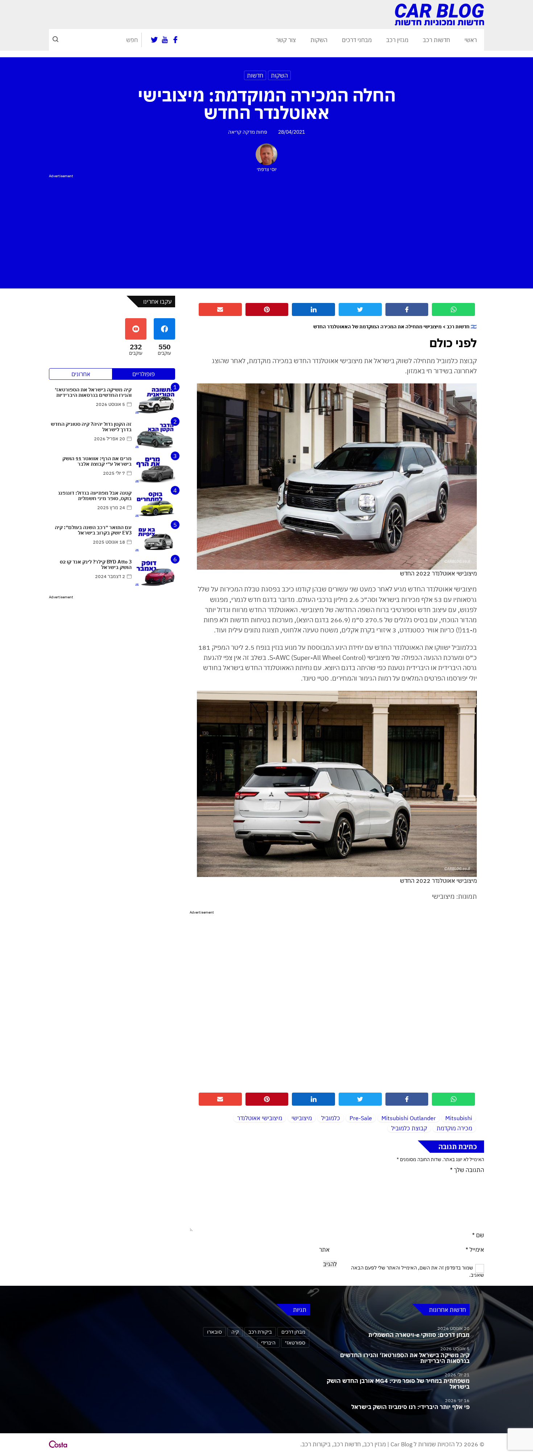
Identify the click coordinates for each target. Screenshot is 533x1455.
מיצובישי (302, 1118)
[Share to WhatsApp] (453, 309)
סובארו (214, 1331)
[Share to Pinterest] (267, 309)
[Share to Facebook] (407, 309)
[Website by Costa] (58, 1444)
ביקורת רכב (260, 1331)
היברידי (268, 1342)
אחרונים (80, 374)
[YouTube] (165, 39)
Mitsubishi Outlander (408, 1118)
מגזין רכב (397, 39)
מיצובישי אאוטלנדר (259, 1118)
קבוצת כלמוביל (409, 1128)
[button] (55, 40)
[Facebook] (175, 39)
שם (478, 1235)
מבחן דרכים (293, 1331)
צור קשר (286, 39)
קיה (235, 1331)
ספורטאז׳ (295, 1342)
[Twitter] (154, 39)
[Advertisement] (266, 230)
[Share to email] (220, 309)
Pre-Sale (361, 1118)
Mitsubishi (458, 1118)
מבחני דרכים (357, 39)
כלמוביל (330, 1118)
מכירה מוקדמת (454, 1128)
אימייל (475, 1249)
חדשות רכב (436, 39)
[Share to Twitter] (360, 309)
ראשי (470, 39)
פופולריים (143, 374)
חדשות (255, 75)
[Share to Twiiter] (360, 1099)
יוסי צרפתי (267, 169)
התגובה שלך (467, 1169)
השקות (318, 39)
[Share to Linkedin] (313, 309)
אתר (324, 1249)
